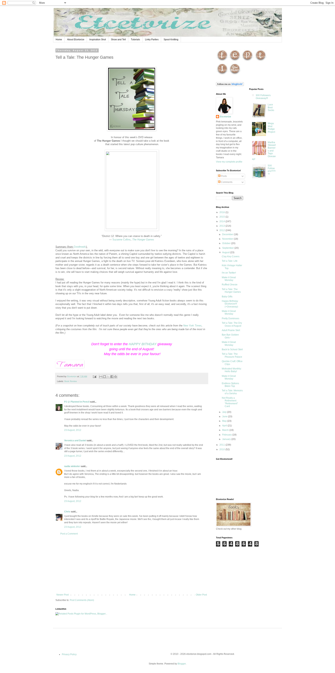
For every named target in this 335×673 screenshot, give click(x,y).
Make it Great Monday (229, 278)
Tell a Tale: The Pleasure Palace (232, 355)
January (226, 439)
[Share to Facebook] (112, 377)
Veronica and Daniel (75, 440)
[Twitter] (260, 61)
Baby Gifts (227, 296)
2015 (222, 216)
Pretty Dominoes (230, 318)
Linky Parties (152, 39)
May (224, 421)
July (224, 412)
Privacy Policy (69, 654)
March (225, 430)
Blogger (182, 663)
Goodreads (80, 246)
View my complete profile (229, 161)
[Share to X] (108, 377)
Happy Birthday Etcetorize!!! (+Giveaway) (230, 304)
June (225, 416)
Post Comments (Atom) (82, 600)
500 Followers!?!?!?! (271, 169)
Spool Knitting (171, 39)
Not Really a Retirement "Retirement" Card (230, 402)
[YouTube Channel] (235, 74)
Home (59, 39)
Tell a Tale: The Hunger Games (231, 290)
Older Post (201, 594)
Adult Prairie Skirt (231, 330)
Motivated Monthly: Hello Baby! (232, 370)
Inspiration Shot (97, 39)
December (228, 234)
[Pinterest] (247, 61)
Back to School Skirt (232, 349)
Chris (67, 511)
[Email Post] (94, 376)
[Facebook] (222, 61)
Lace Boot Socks (271, 107)
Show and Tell (118, 39)
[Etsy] (235, 61)
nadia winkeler (72, 466)
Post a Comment (69, 533)
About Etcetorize (75, 39)
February (227, 434)
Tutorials (135, 39)
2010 (222, 449)
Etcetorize (225, 116)
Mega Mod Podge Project (271, 127)
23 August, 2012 (72, 430)
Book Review (70, 381)
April (225, 425)
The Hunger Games (143, 239)
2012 (222, 230)
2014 (222, 221)
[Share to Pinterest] (115, 377)
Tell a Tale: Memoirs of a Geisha (232, 392)
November (228, 239)
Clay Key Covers (230, 256)
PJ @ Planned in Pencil (76, 401)
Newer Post (62, 594)
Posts (223, 176)
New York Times (192, 325)
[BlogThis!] (104, 377)
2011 (222, 444)
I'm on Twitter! (229, 272)
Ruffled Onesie (229, 284)
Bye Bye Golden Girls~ (230, 336)
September (228, 248)
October (226, 243)
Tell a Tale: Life (229, 261)
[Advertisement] (132, 564)
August (226, 252)
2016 (222, 212)
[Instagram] (222, 74)
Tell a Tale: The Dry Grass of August (232, 324)
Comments (226, 182)
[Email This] (101, 377)
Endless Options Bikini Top (230, 384)
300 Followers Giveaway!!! (263, 96)
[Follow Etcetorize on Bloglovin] (230, 85)
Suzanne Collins (121, 239)
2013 (222, 226)
